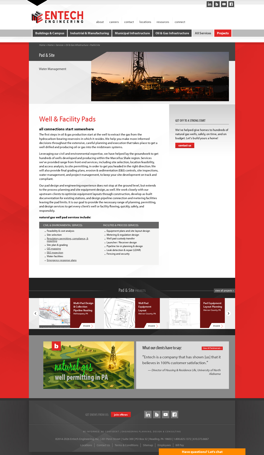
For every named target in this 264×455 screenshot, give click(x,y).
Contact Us (103, 445)
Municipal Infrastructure (132, 33)
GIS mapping (54, 248)
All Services (203, 33)
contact (129, 21)
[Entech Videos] (224, 4)
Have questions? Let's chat (202, 451)
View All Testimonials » (212, 348)
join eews (121, 414)
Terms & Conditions (126, 445)
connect (180, 21)
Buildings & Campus (49, 33)
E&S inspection (55, 252)
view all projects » (224, 290)
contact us (184, 145)
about (100, 21)
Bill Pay (180, 445)
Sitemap (148, 445)
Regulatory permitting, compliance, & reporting (67, 239)
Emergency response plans (62, 260)
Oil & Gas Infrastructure (172, 33)
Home (42, 44)
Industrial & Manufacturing (89, 33)
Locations (86, 445)
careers (114, 21)
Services (59, 44)
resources (163, 21)
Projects (223, 33)
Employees (164, 445)
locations (145, 21)
